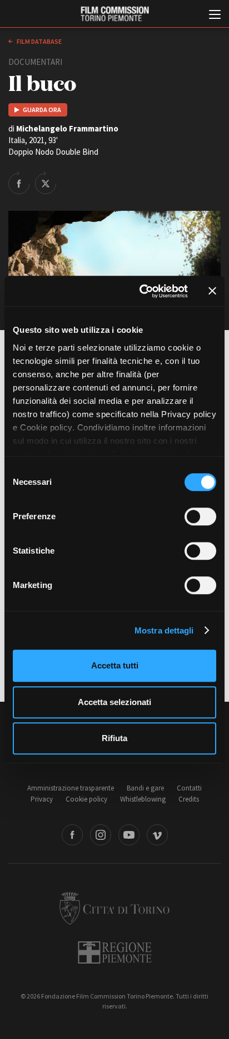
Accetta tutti (114, 665)
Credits (188, 799)
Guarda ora (42, 109)
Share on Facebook (18, 182)
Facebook (72, 834)
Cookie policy (86, 799)
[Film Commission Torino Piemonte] (114, 14)
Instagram (100, 834)
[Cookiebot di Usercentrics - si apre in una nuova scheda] (142, 291)
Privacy (42, 799)
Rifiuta (114, 738)
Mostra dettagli (164, 630)
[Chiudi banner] (212, 291)
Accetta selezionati (114, 702)
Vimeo (157, 834)
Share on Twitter (45, 182)
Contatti (189, 788)
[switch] (200, 516)
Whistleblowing (143, 799)
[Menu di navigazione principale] (215, 15)
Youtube (129, 834)
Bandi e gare (145, 788)
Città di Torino (114, 908)
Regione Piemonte (115, 952)
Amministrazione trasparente (70, 788)
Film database (39, 41)
